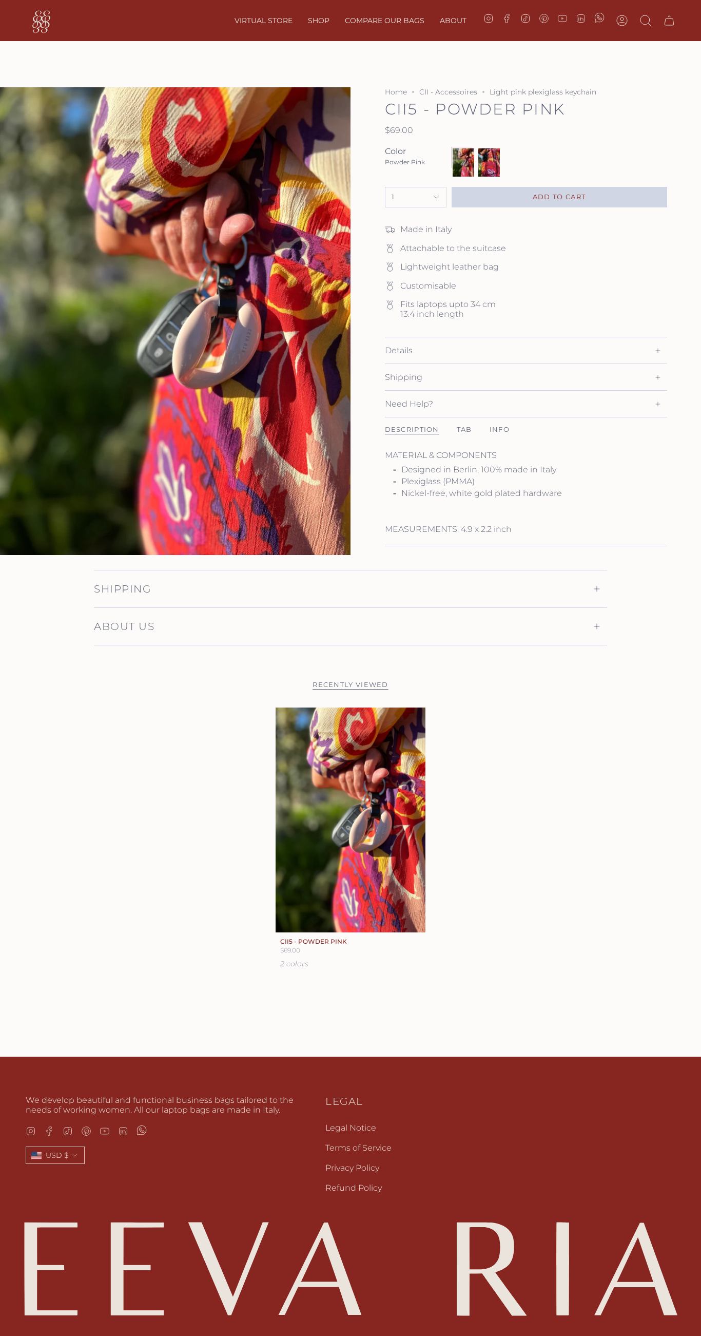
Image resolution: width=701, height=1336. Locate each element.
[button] (318, 20)
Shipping (403, 377)
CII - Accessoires (448, 92)
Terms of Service (358, 1148)
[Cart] (669, 20)
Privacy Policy (352, 1168)
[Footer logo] (350, 1269)
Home (396, 92)
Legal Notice (350, 1128)
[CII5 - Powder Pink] (351, 820)
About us (124, 626)
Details (399, 350)
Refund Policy (353, 1188)
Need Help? (409, 404)
